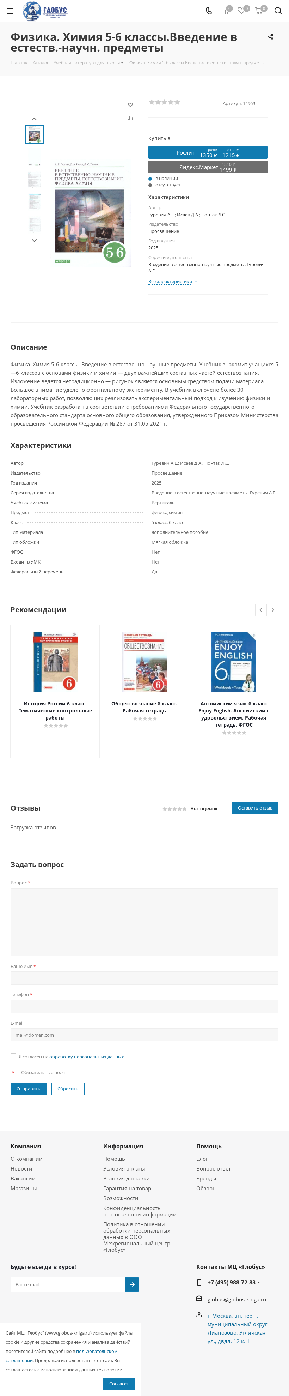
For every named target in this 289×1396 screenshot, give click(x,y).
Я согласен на (71, 1056)
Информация (123, 1146)
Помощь (114, 1158)
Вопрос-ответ (213, 1168)
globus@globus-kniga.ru (237, 1299)
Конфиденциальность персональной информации (140, 1211)
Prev (34, 119)
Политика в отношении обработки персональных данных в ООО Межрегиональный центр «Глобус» (136, 1237)
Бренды (206, 1178)
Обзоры (206, 1188)
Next (34, 240)
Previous (261, 610)
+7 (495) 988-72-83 (232, 1282)
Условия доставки (126, 1178)
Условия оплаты (124, 1168)
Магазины (24, 1188)
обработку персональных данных (86, 1056)
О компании (27, 1158)
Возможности (121, 1198)
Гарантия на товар (127, 1188)
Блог (202, 1158)
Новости (21, 1168)
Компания (26, 1146)
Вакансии (23, 1178)
